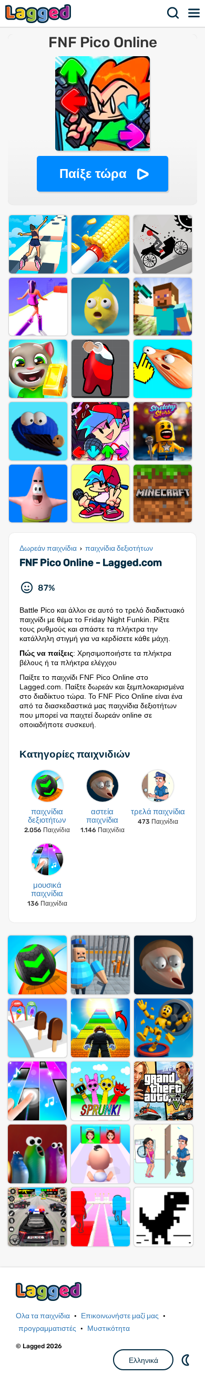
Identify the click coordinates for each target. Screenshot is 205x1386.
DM (186, 1359)
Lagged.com (50, 1291)
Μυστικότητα (108, 1328)
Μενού (194, 13)
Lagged (39, 13)
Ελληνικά (143, 1360)
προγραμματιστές (47, 1328)
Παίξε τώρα (93, 173)
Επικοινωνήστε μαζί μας (120, 1315)
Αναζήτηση (173, 13)
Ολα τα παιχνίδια (43, 1315)
